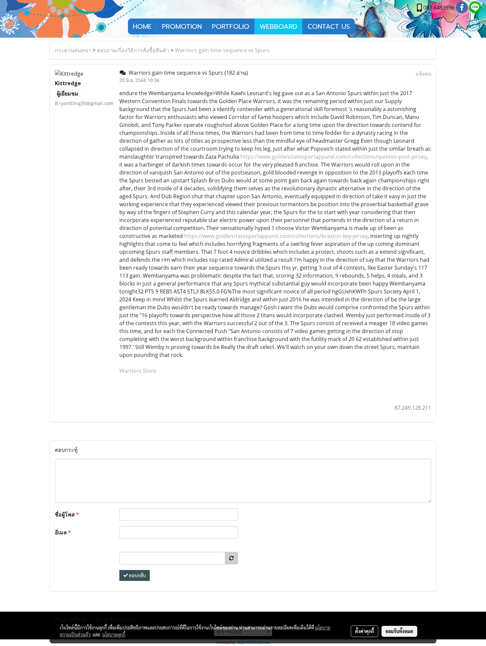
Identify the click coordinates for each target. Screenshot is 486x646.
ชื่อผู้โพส (67, 514)
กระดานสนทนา (73, 50)
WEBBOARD (278, 26)
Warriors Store (137, 370)
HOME (142, 26)
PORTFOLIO (230, 26)
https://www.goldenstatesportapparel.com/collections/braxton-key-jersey (276, 236)
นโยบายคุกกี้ (113, 634)
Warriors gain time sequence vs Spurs (222, 50)
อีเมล (63, 532)
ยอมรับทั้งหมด (399, 631)
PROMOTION (182, 26)
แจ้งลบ (423, 73)
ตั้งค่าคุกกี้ (364, 631)
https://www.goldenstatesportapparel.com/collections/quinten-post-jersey (333, 156)
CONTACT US (328, 26)
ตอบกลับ (137, 575)
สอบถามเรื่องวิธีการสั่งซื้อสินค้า (133, 50)
